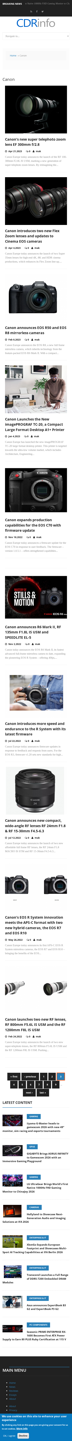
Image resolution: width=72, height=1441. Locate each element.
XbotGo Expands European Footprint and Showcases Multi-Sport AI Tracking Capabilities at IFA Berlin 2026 (35, 1248)
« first (13, 1076)
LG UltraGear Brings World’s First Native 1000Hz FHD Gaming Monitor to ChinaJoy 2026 (35, 1187)
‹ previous (30, 1076)
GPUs (32, 1146)
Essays (13, 1394)
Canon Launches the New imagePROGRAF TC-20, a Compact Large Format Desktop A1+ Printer (34, 424)
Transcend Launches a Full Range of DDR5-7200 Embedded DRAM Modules (35, 1278)
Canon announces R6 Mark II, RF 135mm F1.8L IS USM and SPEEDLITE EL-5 (33, 632)
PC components (38, 1324)
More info (22, 1428)
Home (13, 55)
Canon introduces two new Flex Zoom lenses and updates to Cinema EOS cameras (32, 236)
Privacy (13, 1410)
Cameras (34, 1207)
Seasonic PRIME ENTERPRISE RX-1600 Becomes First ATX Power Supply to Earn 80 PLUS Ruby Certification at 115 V (34, 1335)
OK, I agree (9, 1435)
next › (29, 1092)
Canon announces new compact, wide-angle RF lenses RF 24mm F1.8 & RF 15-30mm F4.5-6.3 (35, 825)
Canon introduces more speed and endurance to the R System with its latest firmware (35, 728)
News (12, 1386)
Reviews (13, 1390)
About (12, 1398)
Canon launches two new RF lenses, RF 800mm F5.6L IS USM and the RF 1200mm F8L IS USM (35, 1024)
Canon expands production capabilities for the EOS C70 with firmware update (33, 525)
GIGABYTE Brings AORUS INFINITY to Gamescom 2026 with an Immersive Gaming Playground (35, 1157)
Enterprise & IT (37, 1237)
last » (43, 1092)
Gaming (33, 1116)
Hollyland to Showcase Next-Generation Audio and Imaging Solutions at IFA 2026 (34, 1218)
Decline (23, 1435)
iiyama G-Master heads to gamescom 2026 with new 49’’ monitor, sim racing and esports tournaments (33, 1127)
